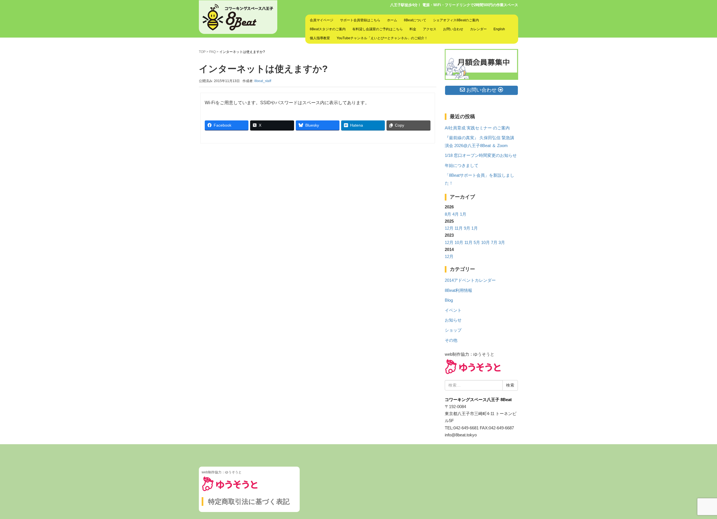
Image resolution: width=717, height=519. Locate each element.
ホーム (392, 20)
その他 (451, 340)
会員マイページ (321, 20)
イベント (453, 310)
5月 (477, 242)
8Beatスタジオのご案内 (328, 29)
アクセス (429, 29)
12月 (449, 228)
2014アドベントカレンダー (470, 280)
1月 (463, 214)
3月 (502, 242)
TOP (202, 52)
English (499, 29)
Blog (449, 300)
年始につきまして (461, 165)
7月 (494, 242)
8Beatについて (415, 20)
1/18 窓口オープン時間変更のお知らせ (481, 155)
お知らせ (453, 320)
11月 (459, 228)
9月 (467, 228)
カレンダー (478, 29)
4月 (455, 214)
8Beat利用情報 (458, 290)
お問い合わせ (453, 29)
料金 (412, 29)
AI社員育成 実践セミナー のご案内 (477, 128)
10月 (459, 242)
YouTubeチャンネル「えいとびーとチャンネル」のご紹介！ (382, 38)
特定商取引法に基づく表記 (249, 501)
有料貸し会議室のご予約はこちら (377, 29)
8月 (448, 214)
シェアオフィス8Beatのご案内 (456, 20)
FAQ (212, 52)
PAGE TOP (697, 498)
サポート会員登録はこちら (360, 20)
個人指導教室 (320, 38)
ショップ (453, 330)
